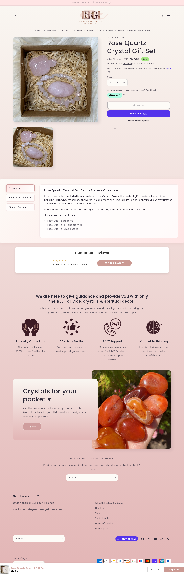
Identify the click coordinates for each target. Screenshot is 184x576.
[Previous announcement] (14, 2)
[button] (16, 17)
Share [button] (113, 128)
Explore (32, 426)
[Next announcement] (170, 2)
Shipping (127, 63)
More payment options (138, 120)
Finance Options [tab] (17, 207)
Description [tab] (15, 188)
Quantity (111, 77)
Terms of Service (104, 523)
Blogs (97, 513)
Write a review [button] (114, 263)
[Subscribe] (114, 477)
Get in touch (102, 518)
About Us (100, 508)
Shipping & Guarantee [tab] (20, 197)
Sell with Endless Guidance (109, 502)
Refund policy (102, 528)
